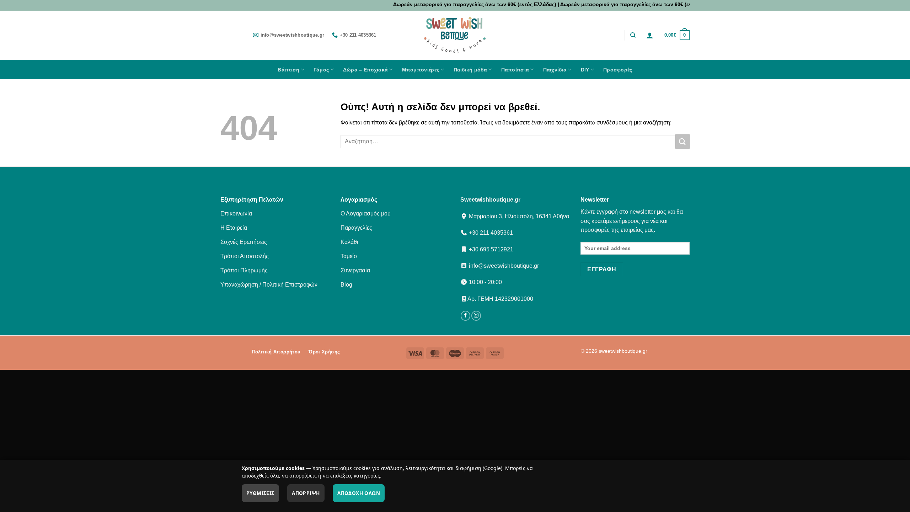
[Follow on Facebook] (465, 316)
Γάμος (321, 70)
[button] (649, 35)
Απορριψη (306, 493)
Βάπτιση (288, 70)
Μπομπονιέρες (420, 70)
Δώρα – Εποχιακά (365, 70)
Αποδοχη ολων (358, 493)
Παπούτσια (515, 70)
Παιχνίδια (555, 70)
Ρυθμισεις (260, 493)
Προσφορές (617, 70)
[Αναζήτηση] (633, 35)
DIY (585, 70)
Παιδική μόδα (470, 70)
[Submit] (682, 141)
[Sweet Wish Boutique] (455, 35)
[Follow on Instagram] (476, 316)
